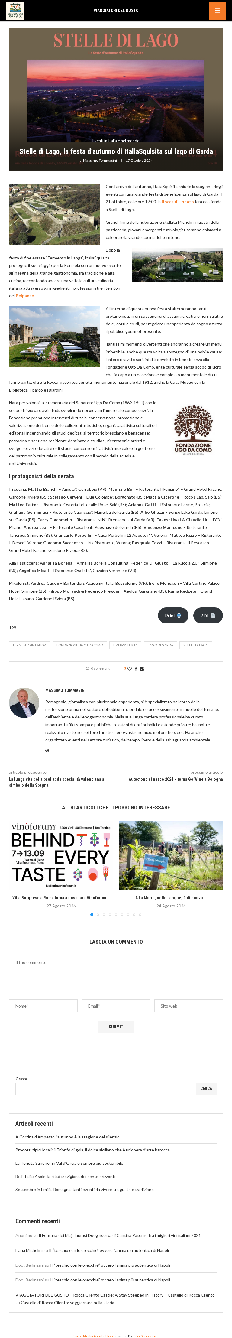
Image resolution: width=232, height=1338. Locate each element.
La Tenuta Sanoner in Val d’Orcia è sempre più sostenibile (69, 1163)
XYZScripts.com (146, 1336)
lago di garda (160, 645)
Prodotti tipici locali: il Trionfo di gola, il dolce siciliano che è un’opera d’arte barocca (92, 1149)
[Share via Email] (142, 668)
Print (170, 615)
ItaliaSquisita (125, 645)
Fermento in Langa (29, 645)
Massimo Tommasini (100, 160)
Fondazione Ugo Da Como (79, 645)
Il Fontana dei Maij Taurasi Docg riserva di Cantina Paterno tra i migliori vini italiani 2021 (120, 1235)
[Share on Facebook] (136, 668)
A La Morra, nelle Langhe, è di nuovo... (171, 897)
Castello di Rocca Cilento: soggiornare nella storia (67, 1302)
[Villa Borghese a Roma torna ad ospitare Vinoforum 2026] (61, 855)
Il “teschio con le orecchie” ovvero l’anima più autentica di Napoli (109, 1250)
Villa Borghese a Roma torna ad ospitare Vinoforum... (61, 897)
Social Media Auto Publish (93, 1336)
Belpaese (25, 295)
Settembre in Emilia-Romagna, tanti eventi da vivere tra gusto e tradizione (84, 1189)
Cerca (21, 1078)
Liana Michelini (29, 1250)
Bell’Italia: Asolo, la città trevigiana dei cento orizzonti (65, 1176)
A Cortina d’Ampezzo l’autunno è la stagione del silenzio (67, 1136)
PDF (205, 615)
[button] (17, 868)
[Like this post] (129, 668)
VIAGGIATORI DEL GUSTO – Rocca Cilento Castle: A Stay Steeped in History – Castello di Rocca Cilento (115, 1294)
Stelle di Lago (195, 645)
